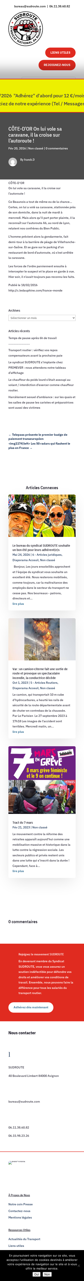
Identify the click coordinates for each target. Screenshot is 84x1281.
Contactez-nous (19, 1211)
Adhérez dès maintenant (31, 1007)
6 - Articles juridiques (47, 555)
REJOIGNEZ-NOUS (57, 65)
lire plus (18, 604)
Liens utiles (16, 1246)
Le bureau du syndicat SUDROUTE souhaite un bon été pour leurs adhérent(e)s (41, 547)
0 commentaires (57, 148)
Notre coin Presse (20, 1204)
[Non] (78, 1265)
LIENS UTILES (60, 52)
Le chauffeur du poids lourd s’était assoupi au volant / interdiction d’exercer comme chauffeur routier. (41, 385)
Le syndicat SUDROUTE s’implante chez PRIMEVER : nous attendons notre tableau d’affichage (37, 367)
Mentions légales (20, 1217)
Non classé (35, 148)
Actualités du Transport (24, 1239)
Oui (36, 1274)
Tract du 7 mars (22, 822)
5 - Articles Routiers (44, 683)
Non (47, 1274)
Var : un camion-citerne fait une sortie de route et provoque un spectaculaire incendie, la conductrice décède (40, 673)
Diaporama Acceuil (25, 560)
